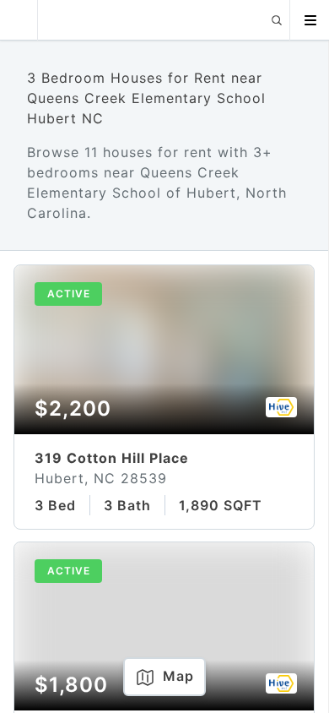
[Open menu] (310, 20)
